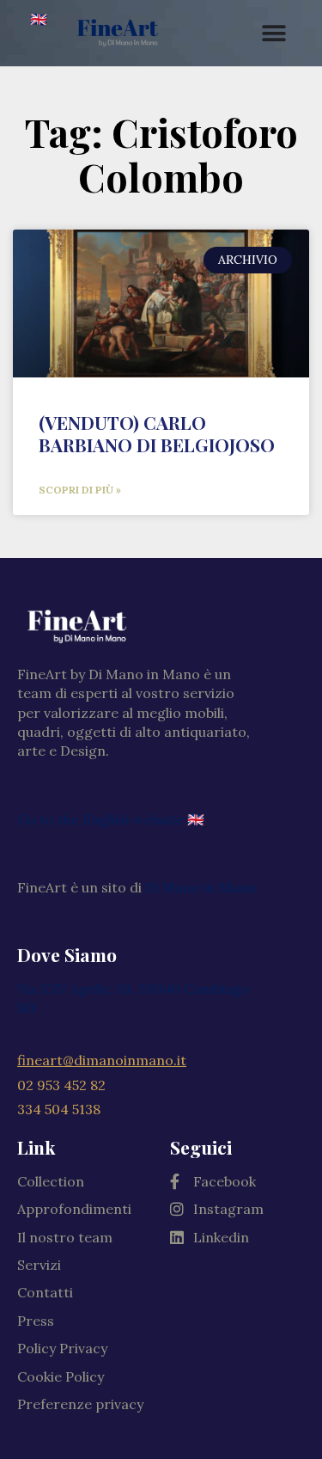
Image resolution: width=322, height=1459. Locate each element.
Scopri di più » (80, 489)
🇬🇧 (38, 19)
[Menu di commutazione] (274, 33)
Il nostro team (64, 1237)
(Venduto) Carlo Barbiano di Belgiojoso (157, 433)
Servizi (39, 1264)
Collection (50, 1181)
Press (35, 1320)
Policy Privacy (62, 1348)
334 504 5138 (58, 1109)
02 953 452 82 (61, 1085)
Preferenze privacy (80, 1404)
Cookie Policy (60, 1376)
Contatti (45, 1292)
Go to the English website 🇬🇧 (110, 819)
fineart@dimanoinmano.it (101, 1060)
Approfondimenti (74, 1208)
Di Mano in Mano (201, 887)
